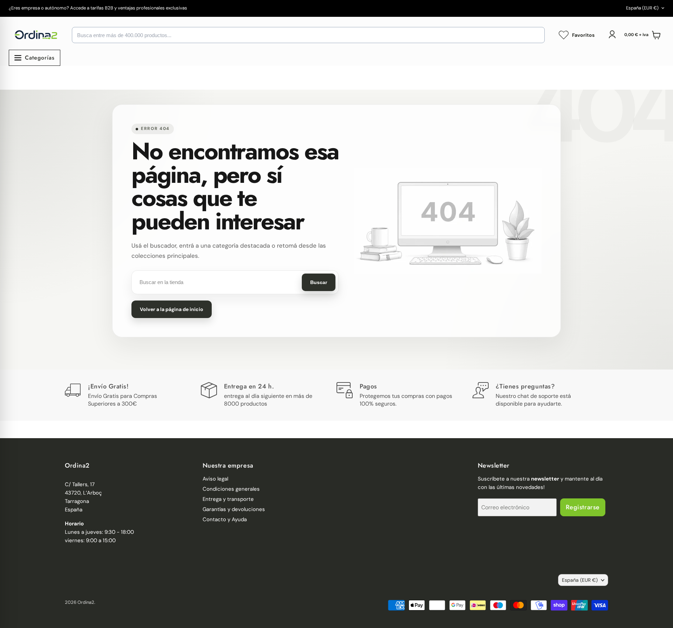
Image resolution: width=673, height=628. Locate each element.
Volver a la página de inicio (171, 309)
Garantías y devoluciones (234, 509)
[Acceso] (612, 34)
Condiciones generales (231, 488)
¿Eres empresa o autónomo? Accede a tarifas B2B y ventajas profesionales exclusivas (98, 8)
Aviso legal (215, 478)
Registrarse (583, 507)
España (642, 8)
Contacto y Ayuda (225, 519)
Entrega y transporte (228, 499)
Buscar (318, 282)
